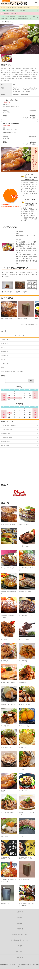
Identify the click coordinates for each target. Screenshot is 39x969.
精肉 (2, 367)
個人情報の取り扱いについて (19, 940)
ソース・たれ (5, 363)
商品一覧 (19, 917)
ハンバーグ (4, 343)
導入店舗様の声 (5, 441)
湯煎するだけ (9, 21)
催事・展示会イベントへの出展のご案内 (15, 10)
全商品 (3, 21)
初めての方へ (5, 445)
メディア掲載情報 (6, 429)
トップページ (19, 912)
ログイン (25, 118)
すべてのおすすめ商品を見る (30, 324)
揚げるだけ (4, 351)
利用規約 (19, 946)
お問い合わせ (19, 957)
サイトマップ (19, 951)
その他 (3, 359)
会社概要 (19, 923)
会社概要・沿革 (5, 433)
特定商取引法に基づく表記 (19, 934)
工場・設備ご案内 (6, 437)
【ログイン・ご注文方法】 (9, 425)
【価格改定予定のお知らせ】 (11, 13)
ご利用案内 (19, 929)
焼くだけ (3, 347)
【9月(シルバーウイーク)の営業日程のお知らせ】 (18, 7)
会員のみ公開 (32, 110)
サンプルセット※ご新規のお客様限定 (12, 371)
